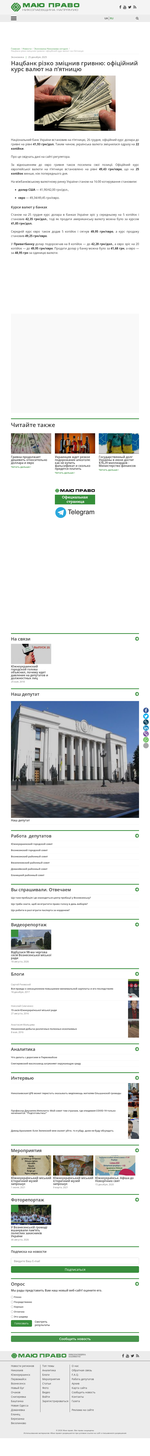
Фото (45, 1388)
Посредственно (23, 1302)
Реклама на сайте (83, 1410)
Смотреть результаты (42, 1323)
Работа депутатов (83, 1379)
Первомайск (18, 1379)
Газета (76, 1401)
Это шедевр (21, 1316)
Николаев (17, 1370)
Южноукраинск (20, 1374)
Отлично (19, 1311)
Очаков (15, 1392)
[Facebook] (123, 1355)
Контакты (78, 1396)
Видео (46, 1392)
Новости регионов (22, 1366)
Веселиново (18, 1423)
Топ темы (48, 1366)
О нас (75, 1366)
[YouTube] (127, 1355)
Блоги (46, 1374)
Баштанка (17, 1401)
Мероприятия (26, 1150)
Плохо (17, 1297)
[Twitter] (132, 1355)
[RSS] (137, 1355)
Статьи (46, 1383)
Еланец (15, 1414)
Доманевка (18, 1410)
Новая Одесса (19, 1405)
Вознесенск (18, 1383)
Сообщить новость (75, 1339)
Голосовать (21, 1323)
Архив (75, 1383)
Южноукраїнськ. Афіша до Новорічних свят (114, 1179)
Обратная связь (82, 1370)
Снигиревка (18, 1396)
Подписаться (75, 1269)
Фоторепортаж (27, 1200)
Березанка (17, 1418)
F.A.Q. (75, 1374)
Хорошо (18, 1306)
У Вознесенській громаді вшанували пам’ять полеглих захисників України (29, 1232)
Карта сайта (79, 1388)
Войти (46, 1396)
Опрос (18, 1284)
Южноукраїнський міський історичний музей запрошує (31, 1180)
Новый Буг (17, 1388)
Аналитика (49, 1370)
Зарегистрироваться (55, 1401)
